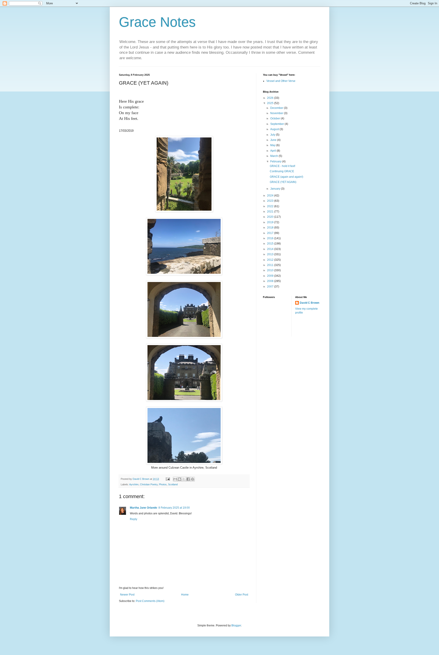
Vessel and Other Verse (280, 81)
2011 (270, 265)
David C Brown (309, 302)
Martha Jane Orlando (143, 507)
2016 (270, 238)
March (274, 156)
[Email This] (175, 479)
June (273, 140)
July (273, 134)
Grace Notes (157, 22)
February (276, 161)
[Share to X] (184, 479)
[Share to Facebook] (188, 479)
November (277, 113)
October (275, 118)
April (273, 150)
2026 (270, 97)
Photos (163, 484)
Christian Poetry (149, 484)
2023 (270, 200)
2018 (270, 227)
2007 (270, 286)
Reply (133, 519)
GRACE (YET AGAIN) (283, 182)
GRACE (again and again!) (286, 176)
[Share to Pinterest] (192, 479)
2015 (270, 243)
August (275, 129)
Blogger (236, 625)
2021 (270, 211)
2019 (270, 222)
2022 (270, 206)
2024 (270, 195)
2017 (270, 233)
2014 (270, 249)
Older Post (241, 594)
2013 (270, 254)
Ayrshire (134, 484)
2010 (270, 270)
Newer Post (127, 594)
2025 (270, 103)
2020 (270, 216)
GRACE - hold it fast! (282, 166)
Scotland (173, 484)
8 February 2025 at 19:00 (174, 507)
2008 (270, 281)
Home (185, 594)
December (277, 108)
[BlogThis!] (179, 479)
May (273, 145)
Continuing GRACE (282, 171)
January (275, 188)
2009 (270, 275)
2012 (270, 259)
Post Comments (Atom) (150, 601)
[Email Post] (168, 479)
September (277, 124)
